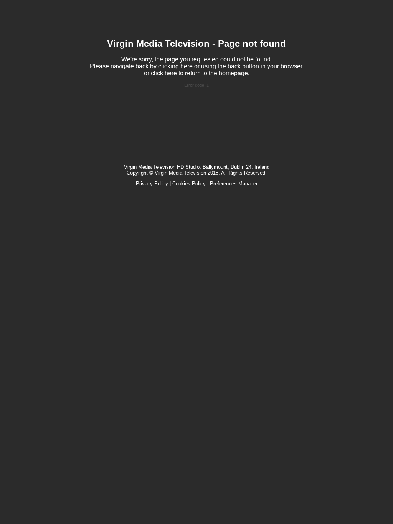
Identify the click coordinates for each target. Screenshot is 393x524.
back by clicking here (164, 66)
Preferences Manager (234, 183)
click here (164, 73)
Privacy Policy (152, 183)
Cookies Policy (189, 183)
